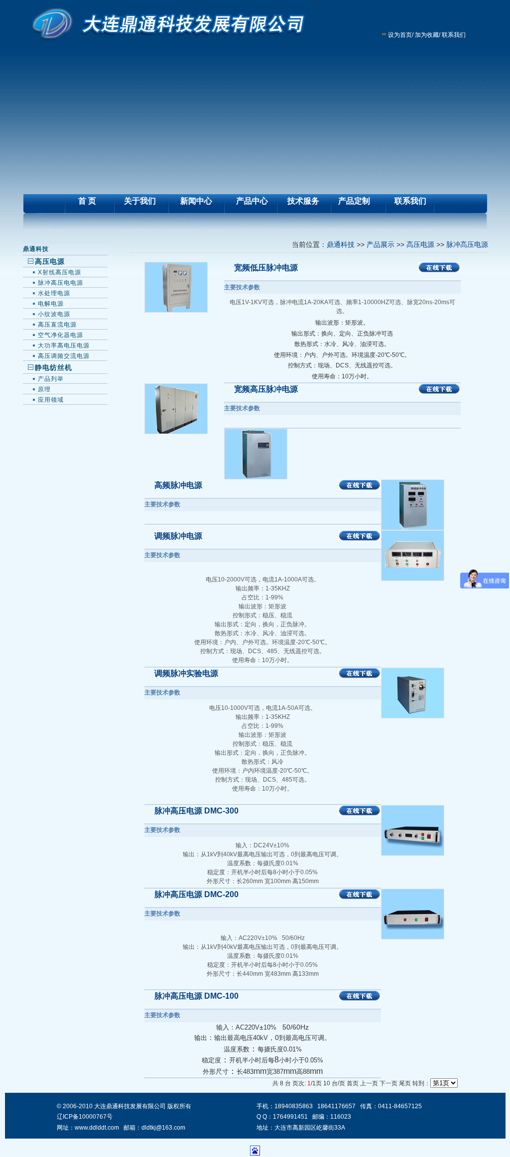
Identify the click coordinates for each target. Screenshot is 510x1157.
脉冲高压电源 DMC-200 (196, 894)
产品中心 (252, 201)
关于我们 (140, 201)
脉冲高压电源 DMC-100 (196, 996)
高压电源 (420, 244)
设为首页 (400, 34)
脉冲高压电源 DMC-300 (196, 811)
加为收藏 (427, 34)
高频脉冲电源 (178, 485)
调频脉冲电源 (178, 536)
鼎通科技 (36, 248)
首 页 (87, 201)
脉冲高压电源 (467, 244)
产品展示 (380, 244)
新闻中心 (196, 201)
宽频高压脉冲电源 (266, 389)
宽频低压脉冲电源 (266, 267)
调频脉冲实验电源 (186, 673)
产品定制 (354, 201)
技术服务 (303, 201)
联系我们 (454, 34)
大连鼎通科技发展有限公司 (130, 1106)
